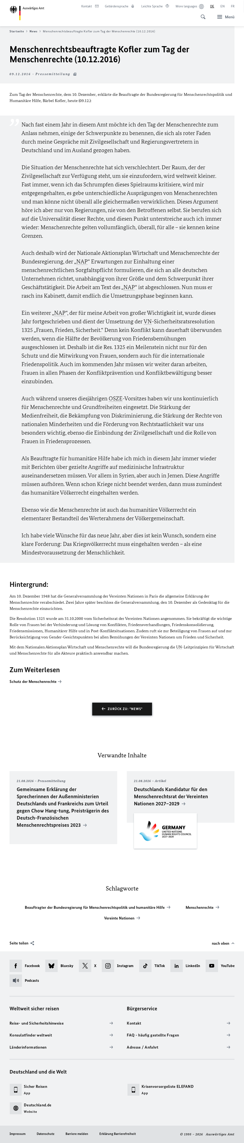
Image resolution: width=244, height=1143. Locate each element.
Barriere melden (77, 1134)
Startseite (17, 31)
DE (212, 6)
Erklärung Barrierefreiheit (117, 1134)
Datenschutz (45, 1134)
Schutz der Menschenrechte (33, 681)
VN (148, 321)
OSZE (115, 398)
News (33, 31)
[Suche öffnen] (201, 14)
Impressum (17, 1134)
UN (179, 647)
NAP (82, 261)
